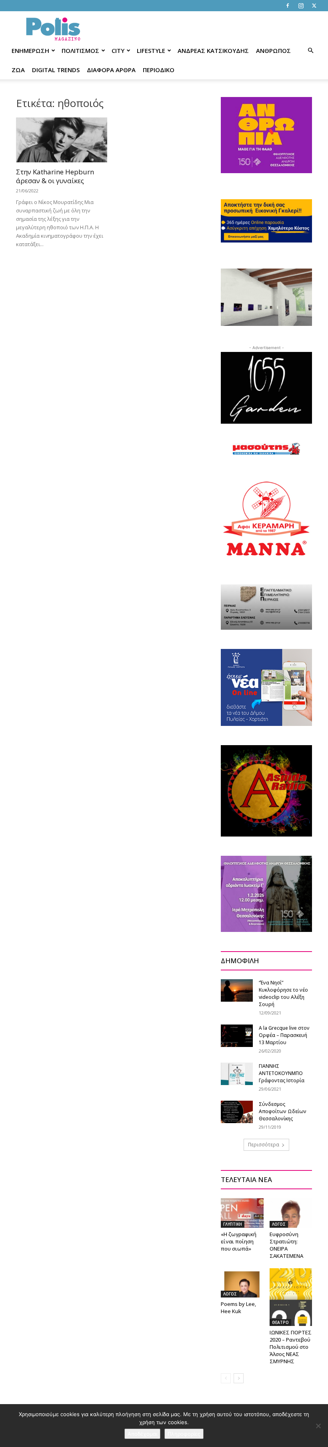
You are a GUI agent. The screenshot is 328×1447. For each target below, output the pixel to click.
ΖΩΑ (18, 70)
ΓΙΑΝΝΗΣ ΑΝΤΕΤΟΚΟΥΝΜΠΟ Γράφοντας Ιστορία (281, 1073)
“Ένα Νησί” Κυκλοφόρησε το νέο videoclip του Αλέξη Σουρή (283, 993)
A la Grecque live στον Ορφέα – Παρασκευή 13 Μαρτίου (284, 1035)
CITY (118, 50)
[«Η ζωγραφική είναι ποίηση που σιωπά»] (242, 1212)
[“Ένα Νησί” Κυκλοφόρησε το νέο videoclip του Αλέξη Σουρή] (237, 990)
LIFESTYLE (151, 50)
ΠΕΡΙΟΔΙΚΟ (158, 70)
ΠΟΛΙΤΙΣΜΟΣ (80, 50)
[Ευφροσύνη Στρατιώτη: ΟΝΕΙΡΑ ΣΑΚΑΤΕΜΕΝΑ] (291, 1212)
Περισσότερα (263, 1144)
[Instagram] (301, 5)
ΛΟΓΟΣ (279, 1224)
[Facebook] (288, 5)
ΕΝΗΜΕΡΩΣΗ (30, 50)
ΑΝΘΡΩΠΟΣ (273, 50)
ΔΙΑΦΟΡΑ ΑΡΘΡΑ (111, 70)
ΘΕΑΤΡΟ (280, 1322)
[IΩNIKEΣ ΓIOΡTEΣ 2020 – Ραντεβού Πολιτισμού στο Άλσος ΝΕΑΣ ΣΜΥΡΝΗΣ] (291, 1297)
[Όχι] (318, 1426)
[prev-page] (226, 1378)
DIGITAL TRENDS (56, 70)
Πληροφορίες (184, 1434)
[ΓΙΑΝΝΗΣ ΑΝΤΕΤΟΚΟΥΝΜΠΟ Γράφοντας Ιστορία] (237, 1074)
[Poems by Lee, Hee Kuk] (242, 1282)
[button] (310, 51)
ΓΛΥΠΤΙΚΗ (232, 1224)
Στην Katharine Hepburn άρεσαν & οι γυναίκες (55, 176)
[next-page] (239, 1378)
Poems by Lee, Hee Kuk (238, 1307)
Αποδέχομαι (142, 1434)
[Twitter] (314, 5)
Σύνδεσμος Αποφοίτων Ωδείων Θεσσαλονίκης (282, 1111)
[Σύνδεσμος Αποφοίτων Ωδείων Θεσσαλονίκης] (237, 1112)
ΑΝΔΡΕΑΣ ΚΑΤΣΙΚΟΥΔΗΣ (213, 50)
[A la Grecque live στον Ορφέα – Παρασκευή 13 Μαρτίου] (237, 1036)
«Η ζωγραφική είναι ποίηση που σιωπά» (238, 1241)
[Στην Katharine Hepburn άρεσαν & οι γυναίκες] (61, 139)
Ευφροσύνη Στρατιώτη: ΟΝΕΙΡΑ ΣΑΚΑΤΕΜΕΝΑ (286, 1245)
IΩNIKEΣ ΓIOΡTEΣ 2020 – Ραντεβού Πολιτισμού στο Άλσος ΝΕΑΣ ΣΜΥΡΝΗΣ (291, 1347)
